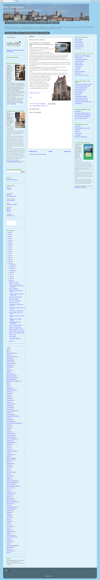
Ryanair (8, 208)
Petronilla (77, 131)
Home (7, 22)
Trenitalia (9, 195)
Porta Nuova (78, 94)
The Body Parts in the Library (13, 161)
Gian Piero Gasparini (11, 438)
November (12, 266)
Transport (9, 542)
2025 (9, 234)
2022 (9, 240)
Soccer (8, 524)
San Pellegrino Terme (11, 507)
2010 (9, 263)
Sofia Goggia (10, 526)
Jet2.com (9, 210)
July (11, 274)
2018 (9, 248)
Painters (8, 477)
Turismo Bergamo (11, 200)
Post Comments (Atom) (41, 154)
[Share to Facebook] (53, 104)
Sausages (9, 512)
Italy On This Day (79, 42)
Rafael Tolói (9, 494)
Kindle (83, 187)
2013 (9, 257)
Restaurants (45, 33)
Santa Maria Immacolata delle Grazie (83, 101)
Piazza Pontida (78, 93)
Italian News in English (12, 204)
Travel (8, 543)
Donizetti (9, 412)
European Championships (12, 416)
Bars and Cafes (10, 374)
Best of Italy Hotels (79, 46)
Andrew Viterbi (10, 360)
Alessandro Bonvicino (12, 356)
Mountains (9, 465)
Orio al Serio (9, 475)
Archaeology (9, 365)
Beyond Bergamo (10, 33)
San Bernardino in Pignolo (81, 96)
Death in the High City (12, 410)
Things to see (44, 105)
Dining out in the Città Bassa (15, 297)
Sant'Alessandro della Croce (81, 100)
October (11, 268)
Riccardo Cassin (10, 500)
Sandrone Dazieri (10, 508)
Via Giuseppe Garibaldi (12, 545)
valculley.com (78, 48)
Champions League (11, 389)
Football (8, 431)
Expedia (9, 189)
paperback (13, 103)
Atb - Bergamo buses (11, 196)
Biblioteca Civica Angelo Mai (13, 381)
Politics (8, 491)
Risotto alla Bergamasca (12, 501)
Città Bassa (9, 400)
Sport (8, 528)
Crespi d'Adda (10, 407)
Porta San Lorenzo (11, 493)
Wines (8, 549)
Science (8, 514)
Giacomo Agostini (11, 435)
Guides (8, 445)
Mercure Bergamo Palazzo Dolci (82, 128)
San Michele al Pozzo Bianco (81, 75)
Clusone (8, 402)
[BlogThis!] (50, 104)
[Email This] (48, 104)
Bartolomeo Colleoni (11, 375)
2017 (9, 249)
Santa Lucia (9, 510)
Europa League (10, 414)
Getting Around (43, 22)
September (12, 270)
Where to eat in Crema (34, 92)
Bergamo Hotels (54, 22)
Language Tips (10, 454)
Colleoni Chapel (10, 403)
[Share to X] (51, 104)
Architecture (9, 367)
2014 (9, 255)
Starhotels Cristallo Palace (81, 136)
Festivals (9, 426)
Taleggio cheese (10, 531)
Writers (8, 552)
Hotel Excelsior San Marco (81, 118)
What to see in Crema (14, 302)
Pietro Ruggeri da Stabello (13, 486)
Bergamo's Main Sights (31, 22)
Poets (8, 489)
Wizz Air (8, 211)
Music (8, 468)
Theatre (8, 533)
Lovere (8, 456)
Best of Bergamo (13, 7)
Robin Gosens (10, 503)
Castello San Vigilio (79, 61)
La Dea (8, 452)
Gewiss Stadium (10, 433)
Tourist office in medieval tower (16, 310)
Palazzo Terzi (78, 73)
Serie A (8, 519)
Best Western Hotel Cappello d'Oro (83, 114)
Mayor (8, 461)
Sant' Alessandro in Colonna (81, 98)
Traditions (9, 540)
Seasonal (9, 517)
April (11, 280)
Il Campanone (78, 66)
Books (19, 33)
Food (8, 430)
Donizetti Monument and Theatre (82, 86)
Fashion (8, 424)
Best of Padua (78, 41)
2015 (9, 253)
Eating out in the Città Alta (15, 327)
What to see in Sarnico (14, 283)
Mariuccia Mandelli (11, 458)
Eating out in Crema (13, 282)
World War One (10, 550)
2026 (9, 232)
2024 (9, 236)
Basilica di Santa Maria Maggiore (82, 55)
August (11, 272)
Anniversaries (10, 361)
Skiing (8, 522)
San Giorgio (77, 135)
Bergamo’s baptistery (14, 298)
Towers (8, 538)
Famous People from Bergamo (31, 33)
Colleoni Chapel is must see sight (16, 331)
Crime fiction (9, 409)
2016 (9, 251)
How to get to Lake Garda (15, 300)
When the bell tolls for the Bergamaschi (15, 323)
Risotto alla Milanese (14, 288)
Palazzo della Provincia (12, 480)
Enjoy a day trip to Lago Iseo (15, 325)
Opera (8, 473)
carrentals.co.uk (10, 215)
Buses (8, 384)
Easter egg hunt (12, 336)
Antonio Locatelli (10, 363)
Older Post (67, 151)
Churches (9, 393)
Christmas (9, 391)
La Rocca (77, 69)
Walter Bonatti (10, 547)
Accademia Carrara (11, 353)
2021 (9, 242)
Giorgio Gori (9, 440)
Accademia (77, 129)
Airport (8, 355)
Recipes (8, 496)
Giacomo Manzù (10, 437)
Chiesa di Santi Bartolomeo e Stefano (83, 84)
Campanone (9, 388)
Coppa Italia (9, 405)
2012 (9, 259)
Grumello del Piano (11, 442)
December (12, 265)
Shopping (9, 521)
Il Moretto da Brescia (11, 451)
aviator (8, 372)
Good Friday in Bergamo (14, 338)
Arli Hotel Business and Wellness (82, 116)
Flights (8, 428)
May (11, 278)
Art (7, 369)
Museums (9, 466)
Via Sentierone (78, 103)
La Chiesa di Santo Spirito (81, 87)
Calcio (8, 386)
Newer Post (33, 151)
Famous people (10, 421)
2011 (9, 261)
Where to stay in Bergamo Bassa (16, 332)
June (11, 276)
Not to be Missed (10, 472)
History (8, 447)
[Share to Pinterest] (54, 104)
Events (8, 417)
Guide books (9, 444)
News (8, 470)
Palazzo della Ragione (12, 482)
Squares (8, 529)
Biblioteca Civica (79, 57)
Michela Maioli (10, 463)
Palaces (8, 479)
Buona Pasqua (12, 334)
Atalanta (8, 370)
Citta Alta (9, 396)
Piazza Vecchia (10, 484)
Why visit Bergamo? (17, 22)
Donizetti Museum (79, 64)
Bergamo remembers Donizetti (16, 329)
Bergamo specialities (11, 377)
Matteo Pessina (10, 459)
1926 (8, 349)
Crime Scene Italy (79, 44)
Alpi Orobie (9, 358)
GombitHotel (78, 126)
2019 (9, 246)
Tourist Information (11, 536)
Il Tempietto (77, 68)
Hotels (8, 449)
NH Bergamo (78, 111)
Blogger (52, 576)
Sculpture (9, 515)
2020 (9, 244)
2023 (9, 238)
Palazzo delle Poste (79, 91)
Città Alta (9, 398)
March (11, 341)
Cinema (8, 395)
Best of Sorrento (78, 39)
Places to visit (10, 487)
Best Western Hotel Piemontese (82, 113)
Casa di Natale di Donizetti (81, 59)
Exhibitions (9, 419)
